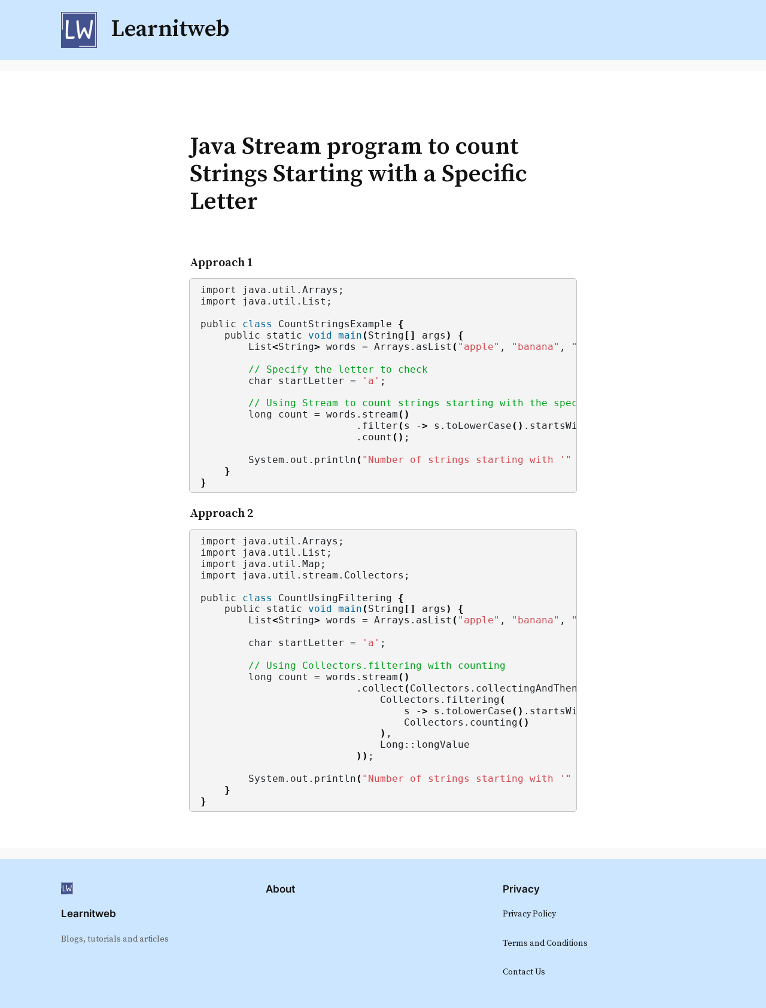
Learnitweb (88, 913)
